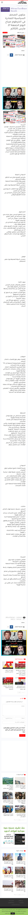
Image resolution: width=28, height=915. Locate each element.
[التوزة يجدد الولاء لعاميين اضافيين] (8, 665)
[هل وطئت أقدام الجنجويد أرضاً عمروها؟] (20, 795)
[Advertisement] (14, 72)
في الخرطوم (13, 619)
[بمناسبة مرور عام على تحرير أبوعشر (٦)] (20, 870)
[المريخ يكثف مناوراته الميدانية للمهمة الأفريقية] (8, 681)
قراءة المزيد (7, 913)
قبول (13, 913)
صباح (24, 619)
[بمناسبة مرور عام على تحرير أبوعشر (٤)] (20, 884)
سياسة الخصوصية (16, 904)
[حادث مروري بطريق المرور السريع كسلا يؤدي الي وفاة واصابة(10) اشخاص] (8, 795)
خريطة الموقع (11, 902)
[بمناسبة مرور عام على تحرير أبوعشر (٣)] (8, 884)
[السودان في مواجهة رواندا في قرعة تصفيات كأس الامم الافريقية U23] (20, 665)
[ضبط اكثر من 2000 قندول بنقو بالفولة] (8, 809)
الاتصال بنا (21, 902)
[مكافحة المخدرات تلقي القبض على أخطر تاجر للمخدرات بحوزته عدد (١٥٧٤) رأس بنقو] (20, 809)
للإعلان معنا (11, 900)
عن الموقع (21, 900)
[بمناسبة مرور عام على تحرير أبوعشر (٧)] (8, 857)
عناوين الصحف (19, 619)
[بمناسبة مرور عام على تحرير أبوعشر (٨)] (20, 857)
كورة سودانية (5, 32)
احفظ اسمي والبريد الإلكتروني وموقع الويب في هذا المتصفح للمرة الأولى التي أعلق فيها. (14, 730)
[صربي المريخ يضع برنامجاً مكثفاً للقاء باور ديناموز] (20, 681)
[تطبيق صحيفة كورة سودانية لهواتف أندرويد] (14, 835)
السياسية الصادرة (19, 617)
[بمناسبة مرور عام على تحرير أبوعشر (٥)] (8, 870)
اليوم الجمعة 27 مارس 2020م (10, 617)
